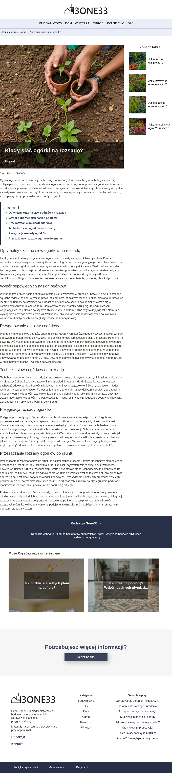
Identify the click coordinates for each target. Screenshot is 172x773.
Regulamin (82, 767)
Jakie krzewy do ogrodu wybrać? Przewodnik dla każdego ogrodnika (159, 83)
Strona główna (9, 32)
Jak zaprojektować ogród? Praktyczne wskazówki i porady (160, 126)
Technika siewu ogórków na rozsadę (32, 228)
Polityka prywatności (25, 767)
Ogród (98, 23)
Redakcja (18, 737)
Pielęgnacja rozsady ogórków (27, 233)
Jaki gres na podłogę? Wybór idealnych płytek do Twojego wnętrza (125, 585)
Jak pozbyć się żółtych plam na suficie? (46, 585)
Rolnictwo (115, 23)
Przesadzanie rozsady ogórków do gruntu (35, 238)
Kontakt (17, 744)
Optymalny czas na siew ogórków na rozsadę (37, 212)
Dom (68, 23)
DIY (130, 23)
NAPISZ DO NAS (86, 657)
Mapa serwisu (57, 767)
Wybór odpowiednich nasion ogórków (33, 217)
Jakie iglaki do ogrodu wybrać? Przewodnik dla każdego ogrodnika (159, 104)
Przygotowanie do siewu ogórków (30, 223)
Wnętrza (82, 23)
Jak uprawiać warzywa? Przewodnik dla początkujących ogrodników (157, 61)
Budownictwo (50, 23)
